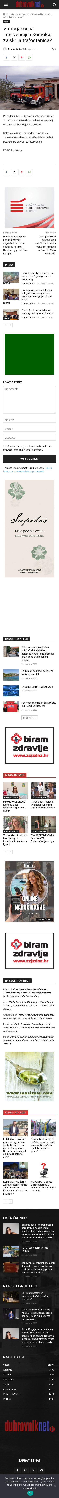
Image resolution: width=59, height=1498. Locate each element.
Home (6, 14)
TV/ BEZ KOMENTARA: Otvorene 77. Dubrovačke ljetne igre (43, 838)
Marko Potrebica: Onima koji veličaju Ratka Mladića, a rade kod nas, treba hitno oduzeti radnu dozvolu (29, 1005)
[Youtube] (41, 1470)
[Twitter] (14, 57)
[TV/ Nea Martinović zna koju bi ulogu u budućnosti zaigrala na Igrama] (15, 824)
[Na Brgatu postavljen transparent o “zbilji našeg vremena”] (11, 1296)
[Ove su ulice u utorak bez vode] (11, 690)
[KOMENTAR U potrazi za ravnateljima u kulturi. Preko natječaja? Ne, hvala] (43, 1170)
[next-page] (11, 325)
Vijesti (14, 14)
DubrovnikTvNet (11, 798)
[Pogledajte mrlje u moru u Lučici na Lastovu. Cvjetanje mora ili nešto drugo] (11, 277)
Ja (4, 1002)
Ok (30, 1493)
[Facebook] (6, 57)
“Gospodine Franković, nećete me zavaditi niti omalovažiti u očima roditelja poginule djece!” (43, 1145)
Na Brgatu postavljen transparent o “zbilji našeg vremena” (35, 1296)
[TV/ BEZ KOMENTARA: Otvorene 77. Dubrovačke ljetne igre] (43, 824)
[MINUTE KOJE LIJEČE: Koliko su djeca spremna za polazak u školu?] (15, 790)
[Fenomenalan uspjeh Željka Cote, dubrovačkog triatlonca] (11, 706)
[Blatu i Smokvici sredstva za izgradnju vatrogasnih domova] (11, 314)
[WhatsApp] (29, 57)
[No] (55, 1486)
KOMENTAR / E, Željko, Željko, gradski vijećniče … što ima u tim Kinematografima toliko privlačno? (15, 1187)
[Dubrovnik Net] (5, 49)
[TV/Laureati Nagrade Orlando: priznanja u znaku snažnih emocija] (43, 790)
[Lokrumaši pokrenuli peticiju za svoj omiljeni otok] (11, 674)
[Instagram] (25, 1470)
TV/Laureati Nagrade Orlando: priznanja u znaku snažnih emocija (43, 804)
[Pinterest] (21, 57)
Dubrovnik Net (15, 49)
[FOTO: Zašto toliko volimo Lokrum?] (11, 1251)
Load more (28, 717)
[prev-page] (5, 325)
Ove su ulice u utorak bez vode (37, 687)
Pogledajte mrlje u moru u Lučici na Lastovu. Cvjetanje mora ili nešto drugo (38, 276)
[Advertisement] (29, 602)
